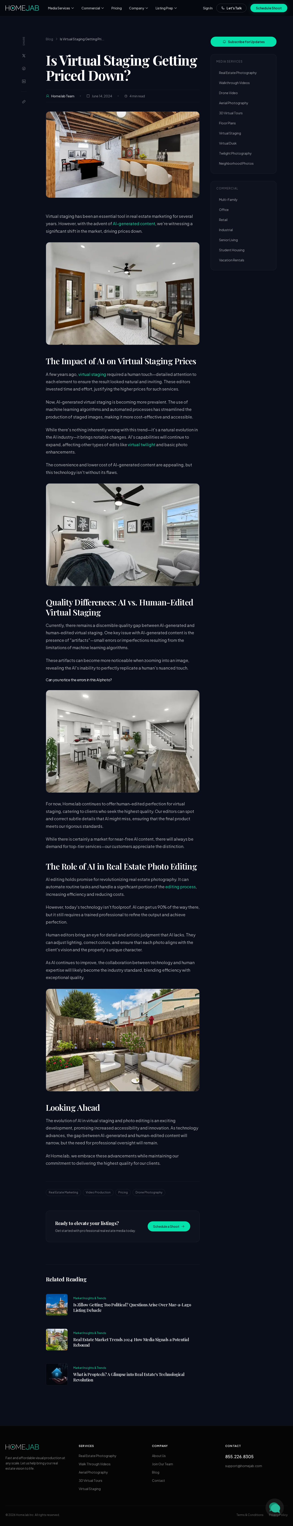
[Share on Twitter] (23, 55)
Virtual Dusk (228, 143)
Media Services (59, 8)
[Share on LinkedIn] (23, 81)
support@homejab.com (243, 1466)
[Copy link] (23, 101)
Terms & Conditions (249, 1515)
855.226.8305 (239, 1456)
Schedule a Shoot (166, 1226)
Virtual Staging (230, 133)
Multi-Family (228, 199)
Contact (158, 1480)
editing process (180, 886)
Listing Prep (164, 8)
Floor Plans (227, 123)
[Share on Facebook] (23, 68)
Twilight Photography (235, 153)
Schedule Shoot (269, 8)
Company (136, 8)
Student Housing (231, 250)
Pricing (116, 8)
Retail (223, 220)
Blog (49, 39)
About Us (159, 1456)
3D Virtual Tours (231, 113)
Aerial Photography (233, 103)
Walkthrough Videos (234, 83)
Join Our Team (162, 1464)
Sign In (208, 8)
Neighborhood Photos (236, 163)
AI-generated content (134, 223)
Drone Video (228, 93)
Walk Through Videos (95, 1464)
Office (224, 210)
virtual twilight (141, 444)
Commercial (90, 8)
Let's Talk (234, 8)
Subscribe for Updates (246, 42)
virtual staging (92, 374)
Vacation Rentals (231, 260)
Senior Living (228, 240)
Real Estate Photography (238, 73)
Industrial (226, 230)
